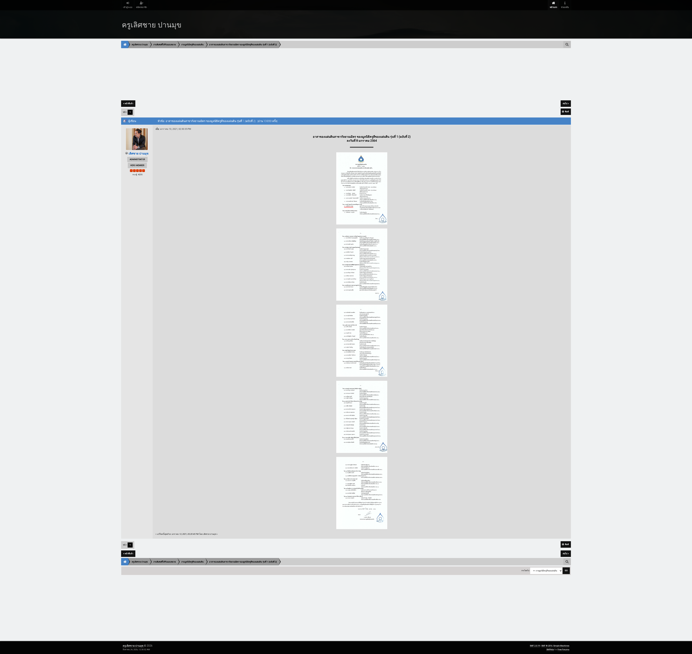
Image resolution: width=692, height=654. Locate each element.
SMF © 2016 (546, 646)
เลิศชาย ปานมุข (138, 153)
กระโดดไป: (525, 571)
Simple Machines (561, 646)
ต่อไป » (566, 103)
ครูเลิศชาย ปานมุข (133, 645)
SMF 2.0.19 (535, 646)
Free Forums (563, 649)
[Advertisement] (229, 74)
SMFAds (550, 649)
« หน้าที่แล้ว (128, 103)
